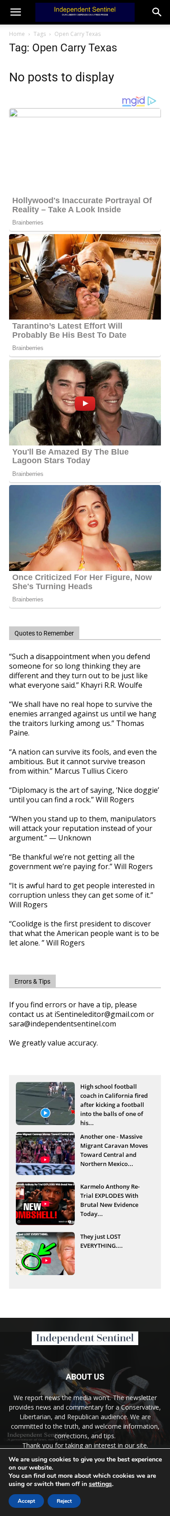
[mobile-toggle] (15, 12)
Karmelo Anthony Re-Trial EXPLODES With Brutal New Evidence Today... (110, 1196)
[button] (157, 12)
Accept (26, 1501)
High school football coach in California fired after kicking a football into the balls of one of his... (114, 1096)
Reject (64, 1501)
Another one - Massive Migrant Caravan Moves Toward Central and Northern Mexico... (114, 1146)
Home (17, 34)
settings (100, 1484)
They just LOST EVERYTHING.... (101, 1241)
